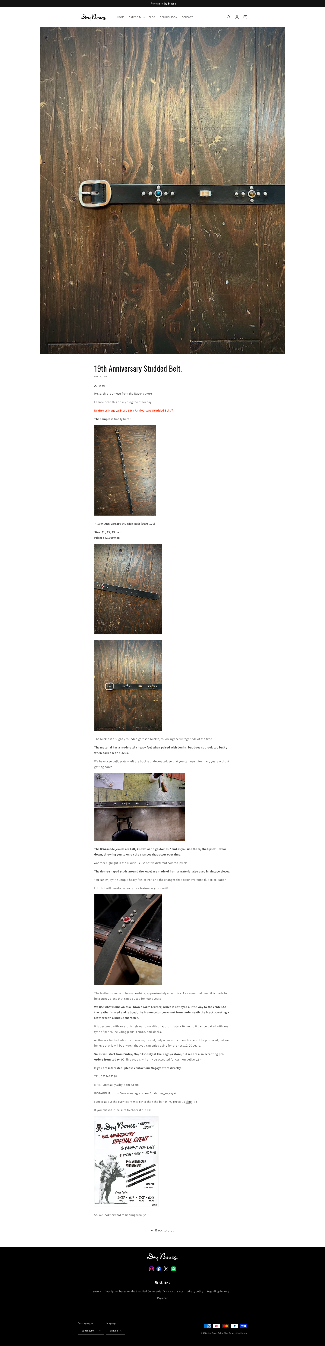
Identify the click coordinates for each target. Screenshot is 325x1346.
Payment (162, 1298)
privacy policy (195, 1291)
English (114, 1330)
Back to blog (164, 1230)
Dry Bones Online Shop (218, 1333)
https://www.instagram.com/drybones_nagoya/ (144, 1093)
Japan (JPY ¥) (89, 1330)
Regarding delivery (218, 1291)
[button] (137, 17)
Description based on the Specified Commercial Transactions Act (144, 1291)
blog (130, 402)
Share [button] (102, 385)
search (97, 1291)
